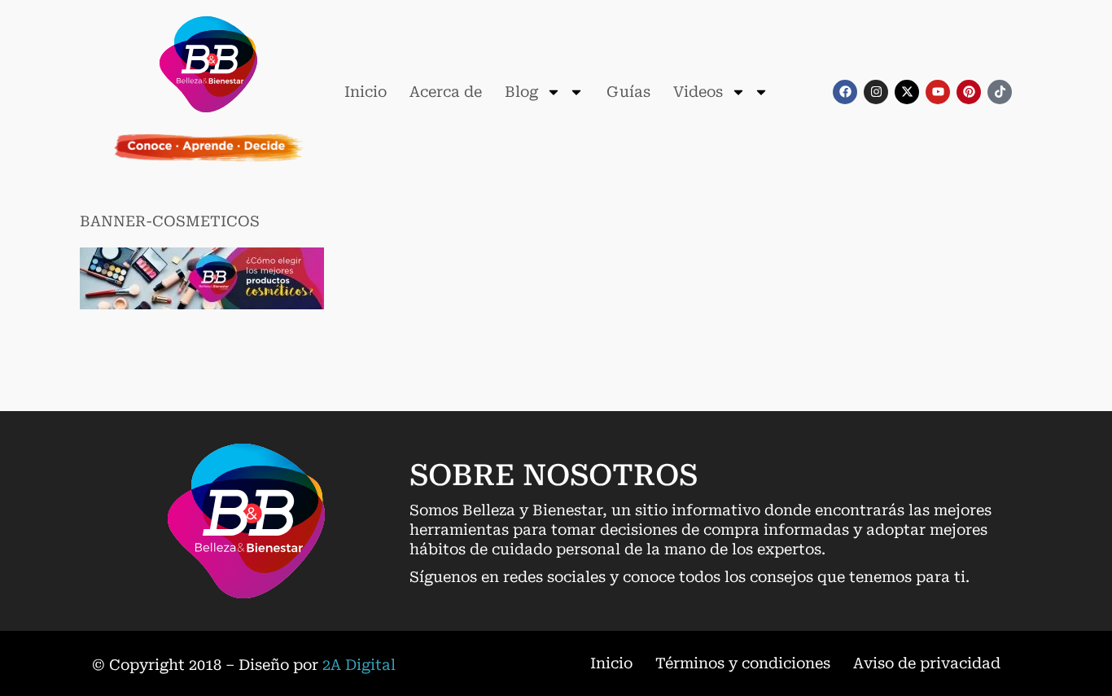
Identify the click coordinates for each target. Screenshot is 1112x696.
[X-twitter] (907, 92)
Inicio (365, 91)
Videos (698, 91)
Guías (628, 91)
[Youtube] (938, 92)
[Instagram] (876, 92)
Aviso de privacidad (926, 663)
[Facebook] (845, 92)
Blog (521, 91)
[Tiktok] (999, 92)
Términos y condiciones (742, 663)
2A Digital (359, 664)
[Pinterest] (969, 92)
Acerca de (445, 91)
